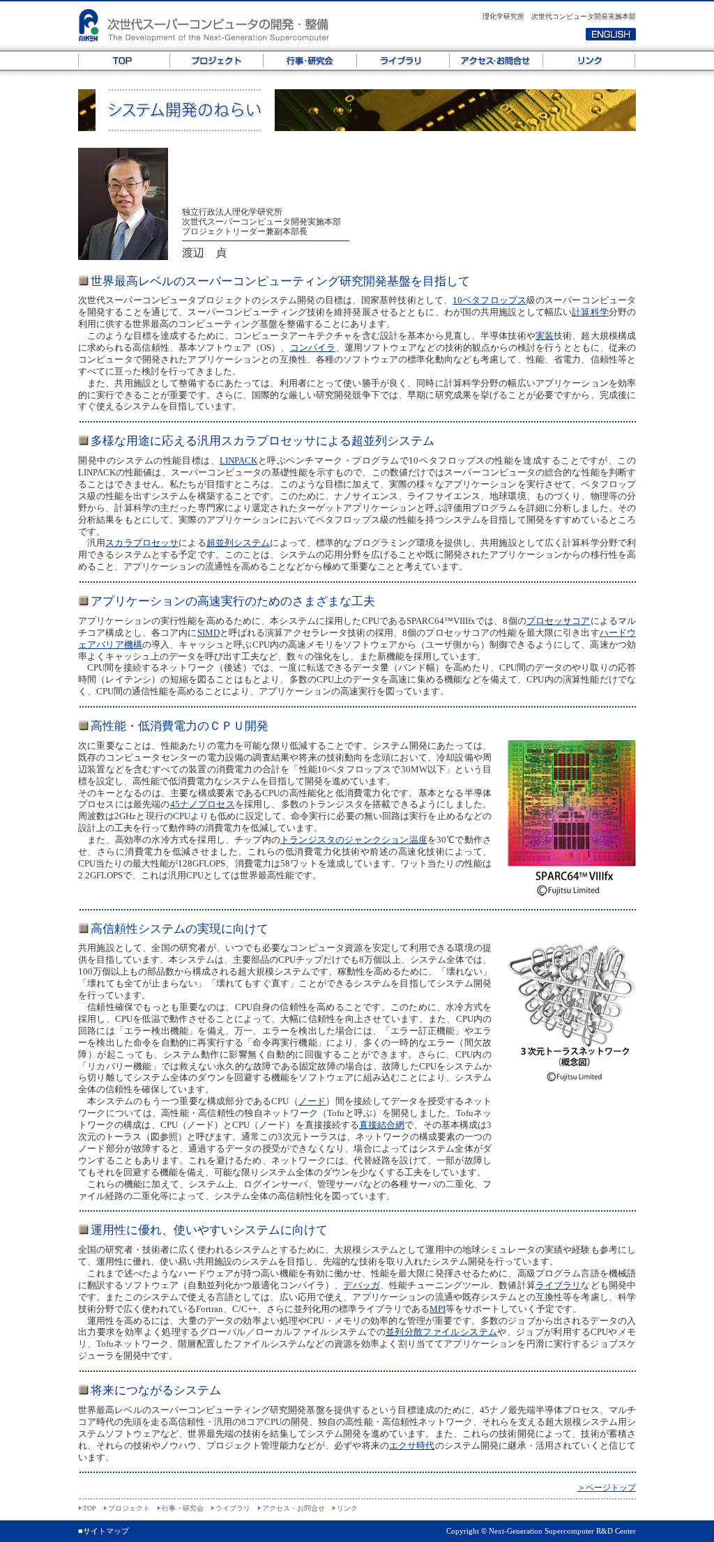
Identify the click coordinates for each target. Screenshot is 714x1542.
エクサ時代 (412, 1445)
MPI (438, 1309)
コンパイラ (312, 347)
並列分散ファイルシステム (441, 1332)
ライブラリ (403, 60)
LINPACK (238, 460)
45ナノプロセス (202, 804)
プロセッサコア (558, 621)
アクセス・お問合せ (496, 60)
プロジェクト (217, 60)
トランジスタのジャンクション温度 (353, 839)
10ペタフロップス (489, 300)
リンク (589, 60)
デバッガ (361, 1285)
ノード (312, 1101)
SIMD (208, 632)
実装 (545, 335)
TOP (124, 60)
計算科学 (590, 312)
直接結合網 (381, 1125)
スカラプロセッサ (141, 542)
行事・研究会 (310, 60)
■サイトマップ (103, 1531)
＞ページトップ (606, 1488)
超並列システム (238, 542)
